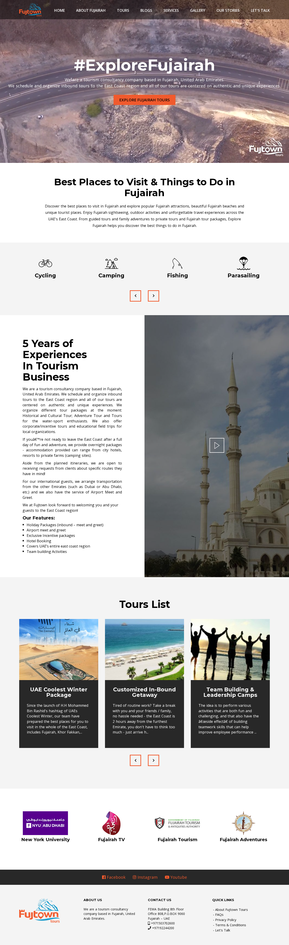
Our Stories (228, 10)
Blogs (146, 10)
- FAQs (218, 914)
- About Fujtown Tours (230, 909)
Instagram (147, 877)
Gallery (197, 10)
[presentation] (135, 296)
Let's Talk (260, 10)
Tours (123, 10)
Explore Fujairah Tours (144, 99)
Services (171, 10)
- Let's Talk (221, 930)
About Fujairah (91, 10)
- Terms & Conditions (229, 925)
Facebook (116, 877)
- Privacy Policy (224, 919)
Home (59, 10)
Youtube (178, 877)
